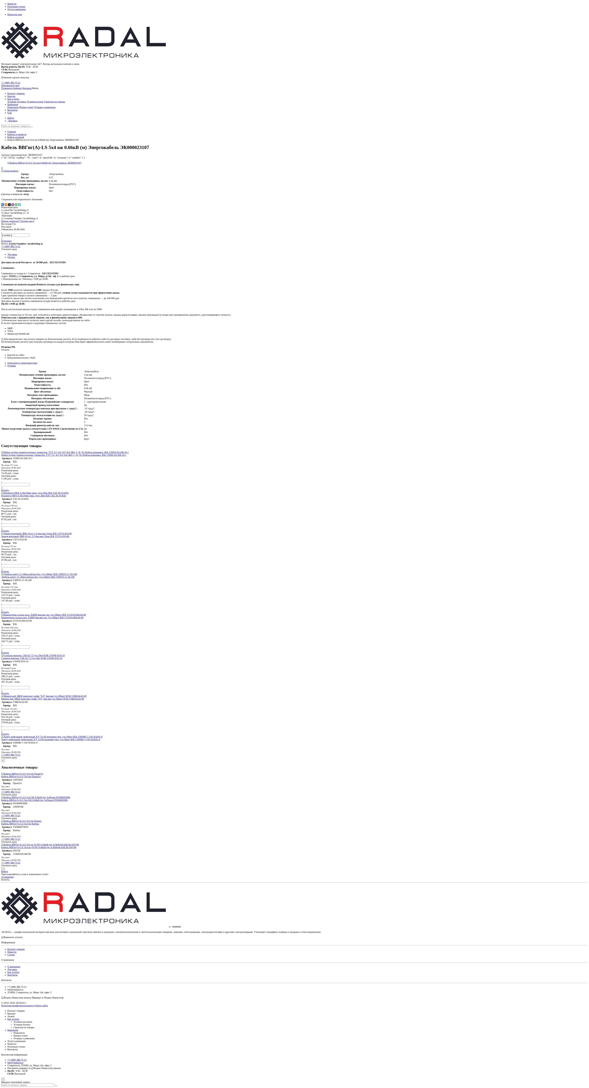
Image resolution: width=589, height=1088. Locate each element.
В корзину (6, 241)
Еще (9, 112)
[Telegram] (19, 204)
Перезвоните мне (10, 85)
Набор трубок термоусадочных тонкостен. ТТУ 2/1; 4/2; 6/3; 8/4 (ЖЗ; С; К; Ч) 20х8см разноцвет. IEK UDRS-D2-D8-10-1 (63, 455)
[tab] (11, 365)
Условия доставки (16, 101)
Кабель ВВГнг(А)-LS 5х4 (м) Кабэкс (20, 823)
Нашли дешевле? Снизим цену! (17, 221)
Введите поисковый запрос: (15, 1082)
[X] (9, 204)
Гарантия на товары (54, 101)
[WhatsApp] (16, 204)
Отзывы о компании (45, 107)
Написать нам (14, 14)
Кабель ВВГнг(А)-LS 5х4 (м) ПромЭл (21, 776)
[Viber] (12, 204)
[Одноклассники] (6, 204)
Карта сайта (41, 1005)
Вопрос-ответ (26, 107)
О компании (13, 966)
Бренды (11, 96)
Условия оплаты (35, 101)
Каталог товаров (16, 93)
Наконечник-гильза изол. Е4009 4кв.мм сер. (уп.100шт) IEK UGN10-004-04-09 (42, 617)
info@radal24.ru (15, 1062)
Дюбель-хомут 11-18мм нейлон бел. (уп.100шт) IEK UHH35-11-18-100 (38, 577)
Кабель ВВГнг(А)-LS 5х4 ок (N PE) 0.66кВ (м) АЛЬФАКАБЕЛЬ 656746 (38, 847)
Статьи (11, 954)
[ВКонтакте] (2, 204)
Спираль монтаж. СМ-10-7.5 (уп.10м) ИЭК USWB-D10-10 (31, 658)
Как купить (13, 99)
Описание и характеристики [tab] (22, 363)
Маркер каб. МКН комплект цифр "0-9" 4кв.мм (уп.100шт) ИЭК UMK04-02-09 (42, 699)
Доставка (12, 969)
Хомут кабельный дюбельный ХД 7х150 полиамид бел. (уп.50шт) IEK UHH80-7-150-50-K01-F (50, 739)
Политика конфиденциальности (18, 1005)
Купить (5, 490)
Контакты (12, 110)
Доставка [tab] (12, 254)
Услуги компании (16, 9)
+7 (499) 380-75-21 (10, 82)
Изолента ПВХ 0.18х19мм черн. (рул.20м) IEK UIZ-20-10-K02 (33, 495)
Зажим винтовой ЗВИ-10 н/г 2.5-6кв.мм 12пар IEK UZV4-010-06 (35, 536)
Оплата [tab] (11, 257)
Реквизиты (13, 107)
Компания (12, 104)
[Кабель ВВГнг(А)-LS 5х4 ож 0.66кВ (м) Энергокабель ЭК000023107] (44, 163)
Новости (11, 3)
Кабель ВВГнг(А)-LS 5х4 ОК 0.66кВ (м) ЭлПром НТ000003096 (34, 800)
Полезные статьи (16, 6)
